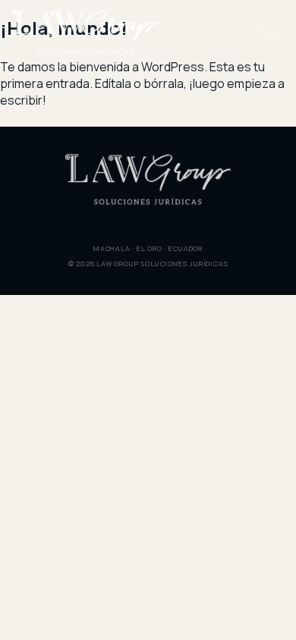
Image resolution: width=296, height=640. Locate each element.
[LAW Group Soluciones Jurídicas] (85, 32)
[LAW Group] (148, 179)
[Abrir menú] (269, 32)
